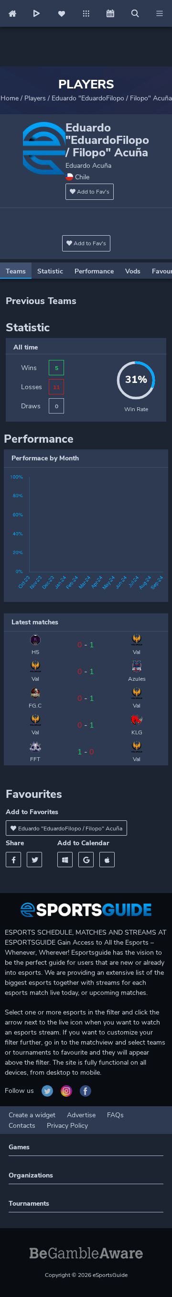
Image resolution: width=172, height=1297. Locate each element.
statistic (50, 271)
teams (16, 271)
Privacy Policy (67, 1125)
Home (9, 98)
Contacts (22, 1125)
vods (132, 271)
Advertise (81, 1115)
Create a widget (32, 1115)
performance (94, 271)
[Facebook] (13, 859)
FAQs (115, 1115)
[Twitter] (34, 859)
